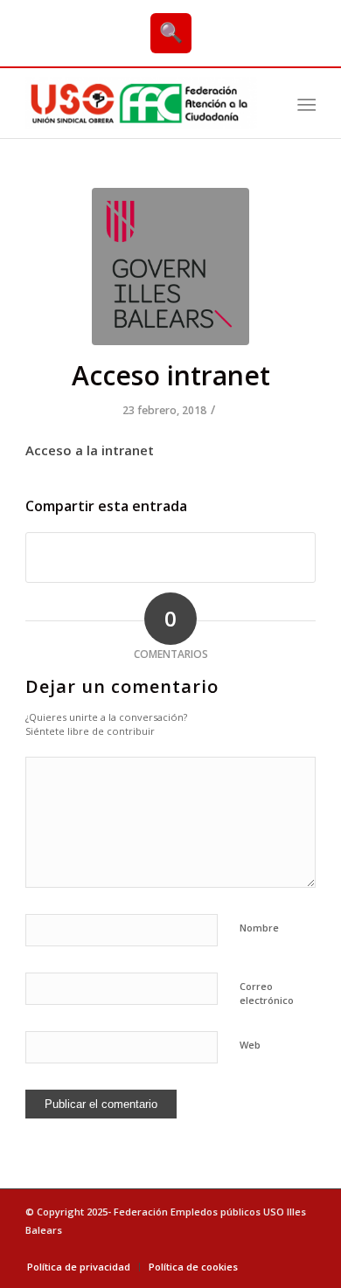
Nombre (259, 927)
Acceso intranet (171, 375)
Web (250, 1044)
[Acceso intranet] (170, 266)
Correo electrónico (267, 994)
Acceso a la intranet (89, 450)
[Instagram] (302, 1249)
